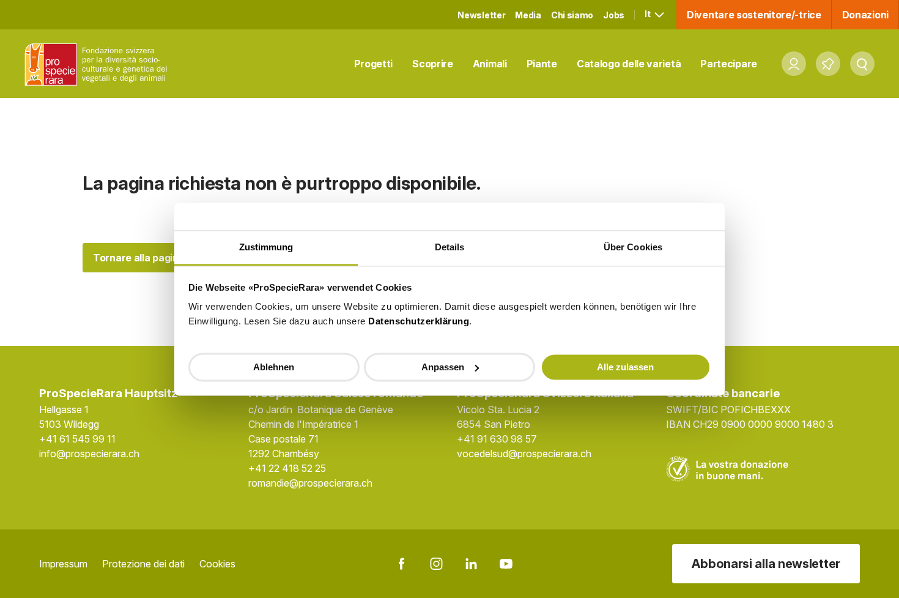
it (648, 14)
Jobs (613, 15)
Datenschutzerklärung (418, 321)
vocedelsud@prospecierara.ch (524, 453)
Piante (542, 64)
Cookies (217, 564)
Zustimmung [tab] (266, 247)
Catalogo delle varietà (629, 64)
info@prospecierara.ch (89, 453)
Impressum (63, 564)
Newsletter (481, 15)
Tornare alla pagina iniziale (156, 258)
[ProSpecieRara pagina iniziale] (98, 64)
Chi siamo (572, 15)
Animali (490, 64)
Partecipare (728, 64)
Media (528, 15)
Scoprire (432, 64)
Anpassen (442, 366)
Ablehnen (273, 366)
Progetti (373, 64)
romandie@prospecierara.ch (310, 483)
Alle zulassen (625, 366)
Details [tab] (450, 247)
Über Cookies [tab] (633, 247)
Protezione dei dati (143, 564)
